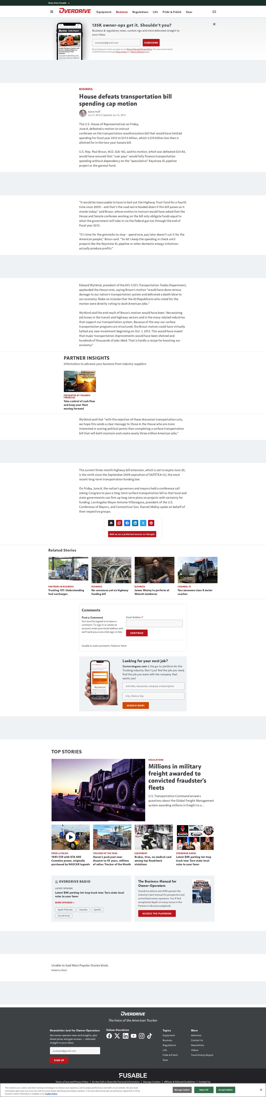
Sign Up (59, 1060)
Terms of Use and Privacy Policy (139, 49)
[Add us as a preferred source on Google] (119, 523)
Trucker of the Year (105, 853)
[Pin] (151, 523)
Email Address (134, 617)
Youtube (83, 909)
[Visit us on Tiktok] (149, 1035)
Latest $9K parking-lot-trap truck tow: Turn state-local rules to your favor (193, 860)
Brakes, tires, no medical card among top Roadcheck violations (153, 860)
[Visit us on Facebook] (109, 1035)
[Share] (127, 523)
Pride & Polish (59, 853)
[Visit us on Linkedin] (125, 1035)
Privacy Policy (121, 52)
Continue (136, 632)
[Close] (261, 1089)
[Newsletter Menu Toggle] (214, 12)
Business (86, 89)
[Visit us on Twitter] (117, 1035)
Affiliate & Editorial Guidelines (179, 1081)
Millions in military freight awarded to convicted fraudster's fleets (177, 777)
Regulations (156, 759)
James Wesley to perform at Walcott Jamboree (152, 592)
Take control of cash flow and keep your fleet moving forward (79, 405)
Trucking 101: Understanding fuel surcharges (66, 592)
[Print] (111, 523)
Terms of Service (137, 52)
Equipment (141, 853)
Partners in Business (61, 586)
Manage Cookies (152, 1081)
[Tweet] (143, 523)
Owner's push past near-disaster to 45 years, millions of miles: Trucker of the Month (112, 860)
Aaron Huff (94, 111)
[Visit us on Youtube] (133, 1035)
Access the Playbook (157, 913)
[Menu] (52, 12)
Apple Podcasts (65, 909)
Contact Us (204, 1081)
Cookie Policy (51, 1094)
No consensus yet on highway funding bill (109, 592)
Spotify (97, 909)
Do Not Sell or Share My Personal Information (116, 1081)
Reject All (203, 1090)
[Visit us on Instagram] (141, 1035)
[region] (133, 1090)
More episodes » (65, 902)
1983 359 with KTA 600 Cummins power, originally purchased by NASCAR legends (70, 860)
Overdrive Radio (186, 853)
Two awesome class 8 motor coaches (195, 592)
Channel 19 (184, 586)
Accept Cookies (225, 1090)
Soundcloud (64, 915)
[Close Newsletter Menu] (214, 24)
